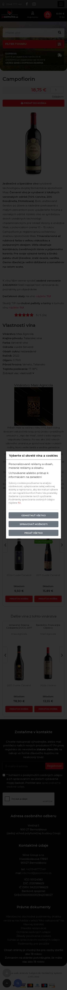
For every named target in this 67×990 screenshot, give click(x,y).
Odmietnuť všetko (33, 515)
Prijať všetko (33, 533)
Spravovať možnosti (34, 524)
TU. (19, 503)
